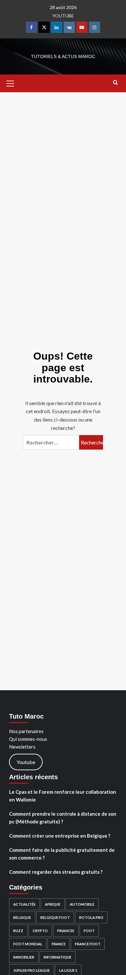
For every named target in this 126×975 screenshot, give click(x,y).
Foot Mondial (27, 944)
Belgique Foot (55, 917)
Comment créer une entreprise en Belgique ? (59, 836)
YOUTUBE (63, 15)
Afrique (52, 904)
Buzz (18, 931)
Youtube (25, 762)
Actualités (24, 904)
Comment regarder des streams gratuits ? (55, 872)
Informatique (57, 957)
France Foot (87, 944)
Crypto (40, 931)
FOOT (89, 931)
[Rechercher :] (51, 442)
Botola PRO (91, 917)
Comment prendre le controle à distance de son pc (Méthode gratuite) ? (62, 817)
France (59, 944)
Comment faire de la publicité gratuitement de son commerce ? (62, 854)
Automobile (82, 904)
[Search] (115, 82)
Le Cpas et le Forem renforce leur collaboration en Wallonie (62, 795)
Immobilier (23, 957)
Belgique (22, 917)
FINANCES (65, 931)
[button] (12, 83)
